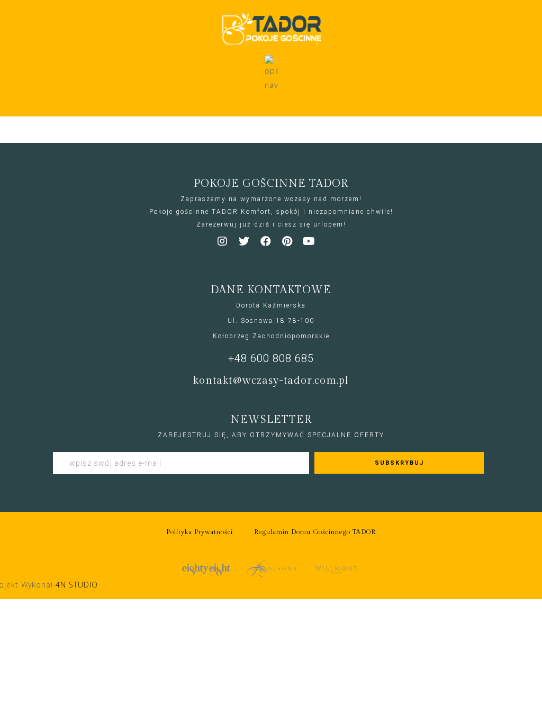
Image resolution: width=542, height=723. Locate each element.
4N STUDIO (77, 585)
